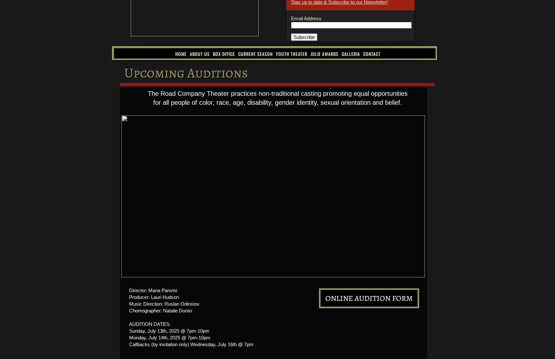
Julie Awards (325, 53)
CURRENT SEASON (255, 53)
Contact (372, 53)
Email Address (306, 18)
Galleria (351, 53)
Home (181, 53)
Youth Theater (291, 53)
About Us (200, 53)
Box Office (224, 53)
